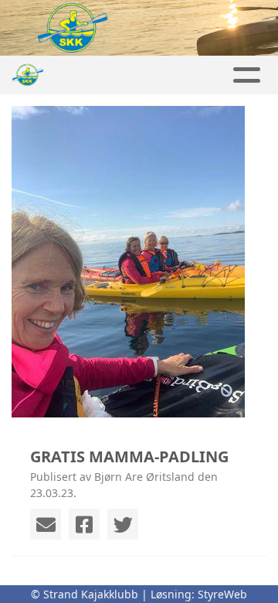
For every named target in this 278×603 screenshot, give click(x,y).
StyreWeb (222, 594)
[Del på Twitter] (122, 524)
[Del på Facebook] (84, 524)
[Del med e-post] (45, 524)
